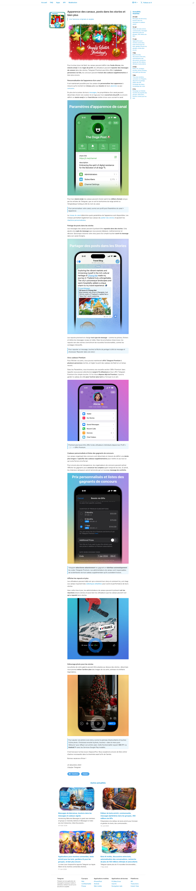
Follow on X (147, 3)
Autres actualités (98, 783)
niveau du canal (75, 215)
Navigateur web (117, 886)
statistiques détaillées (94, 584)
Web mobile (98, 886)
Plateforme (134, 878)
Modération (73, 2)
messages (93, 92)
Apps (58, 2)
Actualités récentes (137, 12)
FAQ (51, 2)
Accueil (44, 2)
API (64, 2)
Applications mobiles (101, 878)
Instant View (135, 886)
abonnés (114, 86)
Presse (83, 886)
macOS (114, 884)
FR (135, 2)
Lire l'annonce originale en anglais (81, 19)
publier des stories (107, 218)
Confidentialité (86, 884)
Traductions (135, 884)
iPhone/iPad (98, 881)
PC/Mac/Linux (116, 881)
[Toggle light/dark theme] (193, 2)
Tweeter (85, 774)
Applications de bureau (120, 878)
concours (70, 88)
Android (96, 884)
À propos (84, 878)
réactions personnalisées (76, 220)
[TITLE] (98, 628)
